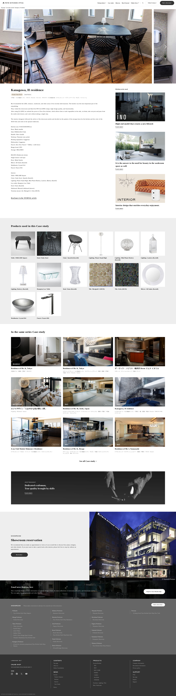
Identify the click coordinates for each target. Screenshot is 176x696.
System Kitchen (97, 663)
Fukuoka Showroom (98, 632)
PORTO (96, 672)
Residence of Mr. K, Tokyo (21, 368)
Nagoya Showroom (58, 626)
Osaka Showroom (57, 641)
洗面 (99, 371)
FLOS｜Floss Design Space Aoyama (22, 635)
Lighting (14, 411)
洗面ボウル (14, 371)
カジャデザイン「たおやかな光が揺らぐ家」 (29, 409)
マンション (66, 451)
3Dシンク (117, 371)
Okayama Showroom (98, 613)
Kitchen (56, 679)
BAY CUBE (97, 670)
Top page (3, 7)
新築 (20, 371)
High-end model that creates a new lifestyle (134, 124)
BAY (95, 668)
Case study (111, 3)
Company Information (138, 663)
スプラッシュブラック (91, 371)
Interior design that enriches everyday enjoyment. (137, 205)
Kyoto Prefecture (56, 630)
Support (135, 682)
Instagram (12, 674)
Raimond (19, 411)
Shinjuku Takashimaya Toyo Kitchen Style (24, 637)
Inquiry (135, 679)
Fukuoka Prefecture (97, 630)
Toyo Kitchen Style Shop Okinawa (102, 645)
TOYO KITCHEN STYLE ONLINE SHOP (21, 667)
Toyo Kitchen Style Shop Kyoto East (62, 635)
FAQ (134, 674)
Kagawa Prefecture (96, 623)
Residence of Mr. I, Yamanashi (127, 449)
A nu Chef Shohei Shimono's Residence (26, 449)
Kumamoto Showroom (98, 639)
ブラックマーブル (70, 97)
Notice (55, 687)
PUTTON (96, 677)
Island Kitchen (27, 94)
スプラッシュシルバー (130, 451)
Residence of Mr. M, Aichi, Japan (76, 409)
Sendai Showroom (18, 619)
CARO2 (96, 675)
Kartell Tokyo (17, 628)
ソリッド (28, 451)
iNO (95, 665)
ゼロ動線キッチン (20, 97)
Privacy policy (136, 668)
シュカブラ (66, 453)
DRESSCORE (159, 411)
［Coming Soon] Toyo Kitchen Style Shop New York (146, 613)
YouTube (26, 673)
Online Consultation (59, 668)
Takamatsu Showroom (98, 626)
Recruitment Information (139, 665)
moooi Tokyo (16, 630)
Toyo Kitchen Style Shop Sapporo (22, 613)
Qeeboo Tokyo (17, 633)
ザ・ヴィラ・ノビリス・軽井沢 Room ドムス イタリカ (137, 368)
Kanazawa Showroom (58, 613)
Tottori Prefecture (56, 645)
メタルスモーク (119, 411)
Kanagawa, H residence (124, 409)
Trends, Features (58, 677)
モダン (78, 97)
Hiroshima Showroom (98, 619)
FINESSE (96, 680)
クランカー (66, 413)
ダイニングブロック (69, 371)
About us (117, 3)
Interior (33, 97)
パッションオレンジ (127, 371)
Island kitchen (108, 364)
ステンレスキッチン (47, 451)
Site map (135, 677)
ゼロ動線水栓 (51, 97)
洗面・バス (56, 364)
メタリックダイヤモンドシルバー (72, 411)
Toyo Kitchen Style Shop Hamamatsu (62, 619)
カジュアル (73, 413)
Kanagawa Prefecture (17, 641)
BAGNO (45, 97)
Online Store (134, 3)
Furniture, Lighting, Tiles (99, 683)
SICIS (28, 97)
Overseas (133, 610)
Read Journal (125, 3)
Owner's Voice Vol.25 (17, 94)
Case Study (57, 684)
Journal (55, 674)
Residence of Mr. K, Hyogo (73, 449)
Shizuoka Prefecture (57, 617)
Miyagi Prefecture (17, 617)
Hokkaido (15, 610)
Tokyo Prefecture (16, 623)
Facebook (17, 674)
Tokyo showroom (17, 626)
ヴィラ (138, 371)
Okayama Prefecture (97, 610)
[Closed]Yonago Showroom (60, 648)
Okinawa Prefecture (97, 643)
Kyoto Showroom (57, 632)
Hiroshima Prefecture (97, 617)
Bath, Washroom (97, 685)
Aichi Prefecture (56, 623)
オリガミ (39, 97)
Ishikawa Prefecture (57, 610)
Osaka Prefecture (56, 639)
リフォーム (84, 97)
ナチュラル (94, 411)
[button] (10, 46)
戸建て (13, 97)
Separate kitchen (159, 444)
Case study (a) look (10, 7)
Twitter (21, 674)
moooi (78, 372)
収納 (65, 372)
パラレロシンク (61, 97)
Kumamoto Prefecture (97, 636)
